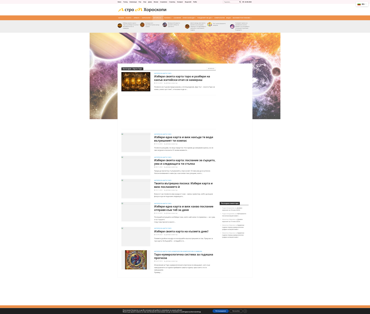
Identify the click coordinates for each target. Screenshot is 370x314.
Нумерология (219, 18)
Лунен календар (189, 18)
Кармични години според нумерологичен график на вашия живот (233, 227)
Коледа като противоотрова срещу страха (152, 24)
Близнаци (133, 2)
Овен (119, 2)
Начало (121, 18)
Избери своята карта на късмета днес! (181, 231)
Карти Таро (167, 73)
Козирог (180, 2)
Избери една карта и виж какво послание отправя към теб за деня (183, 208)
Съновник (177, 18)
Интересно (157, 18)
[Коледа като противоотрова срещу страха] (142, 25)
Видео (228, 18)
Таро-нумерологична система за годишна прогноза (183, 256)
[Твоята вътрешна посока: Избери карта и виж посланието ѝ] (135, 189)
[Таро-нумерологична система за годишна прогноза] (136, 260)
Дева (150, 2)
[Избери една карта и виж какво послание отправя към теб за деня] (135, 212)
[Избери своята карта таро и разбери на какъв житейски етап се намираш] (120, 25)
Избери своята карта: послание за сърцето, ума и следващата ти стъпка (184, 161)
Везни (156, 2)
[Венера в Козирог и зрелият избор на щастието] (165, 25)
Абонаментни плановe (241, 18)
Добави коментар (171, 83)
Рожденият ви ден (204, 18)
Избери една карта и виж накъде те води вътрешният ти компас (183, 138)
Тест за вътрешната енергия (219, 24)
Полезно (167, 18)
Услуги (128, 18)
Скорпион (163, 2)
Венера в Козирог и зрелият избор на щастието (174, 24)
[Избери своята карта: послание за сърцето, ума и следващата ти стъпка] (135, 165)
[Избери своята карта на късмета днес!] (135, 237)
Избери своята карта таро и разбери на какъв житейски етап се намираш (131, 25)
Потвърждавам (220, 311)
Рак (140, 2)
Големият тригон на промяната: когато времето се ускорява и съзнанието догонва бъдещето (242, 26)
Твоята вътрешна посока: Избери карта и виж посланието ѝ (183, 185)
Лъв (144, 2)
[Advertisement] (185, 48)
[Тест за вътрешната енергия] (209, 24)
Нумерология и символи (192, 251)
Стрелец (172, 2)
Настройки (236, 311)
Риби (195, 2)
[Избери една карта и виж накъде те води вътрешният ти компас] (135, 142)
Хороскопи (146, 18)
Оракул (136, 18)
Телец (125, 2)
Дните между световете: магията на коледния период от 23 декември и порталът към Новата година (198, 26)
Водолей (188, 2)
